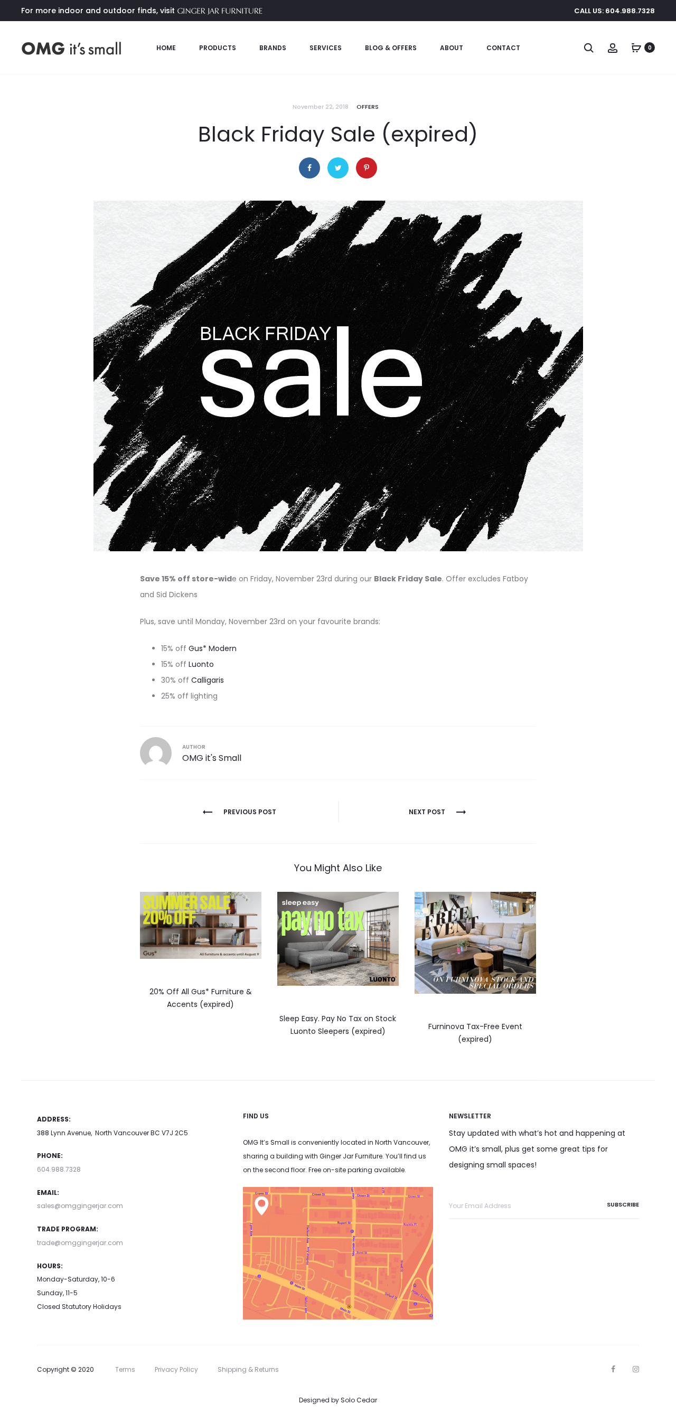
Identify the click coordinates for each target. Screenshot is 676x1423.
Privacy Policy (176, 1369)
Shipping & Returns (248, 1369)
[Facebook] (613, 1369)
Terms (125, 1369)
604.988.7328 (59, 1169)
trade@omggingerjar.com (80, 1242)
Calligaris (207, 680)
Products (217, 47)
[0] (636, 47)
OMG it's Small (211, 758)
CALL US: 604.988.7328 (614, 11)
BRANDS (272, 47)
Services (325, 47)
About (451, 47)
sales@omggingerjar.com (80, 1205)
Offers (367, 106)
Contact (503, 47)
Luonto (201, 664)
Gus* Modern (213, 648)
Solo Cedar (359, 1400)
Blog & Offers (391, 47)
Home (166, 47)
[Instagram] (636, 1369)
